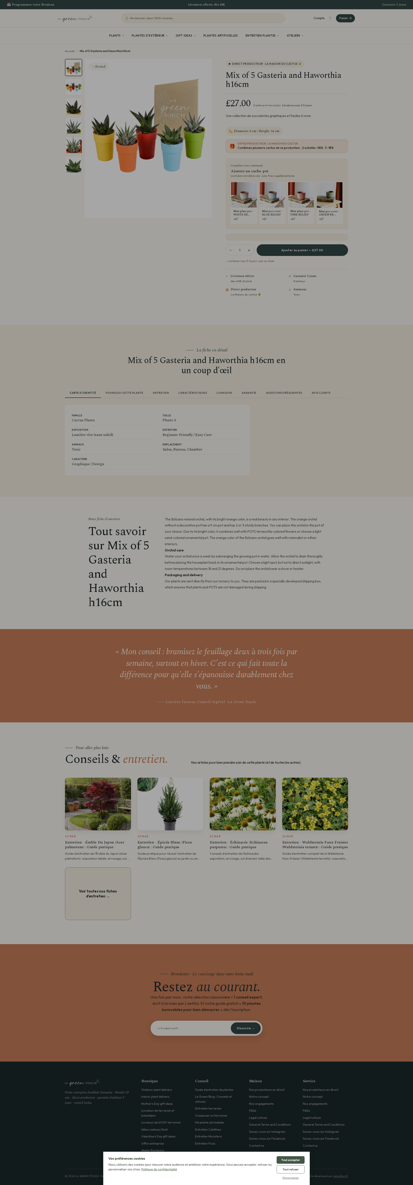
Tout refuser (291, 1169)
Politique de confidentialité (159, 1169)
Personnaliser (290, 1177)
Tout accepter (290, 1160)
